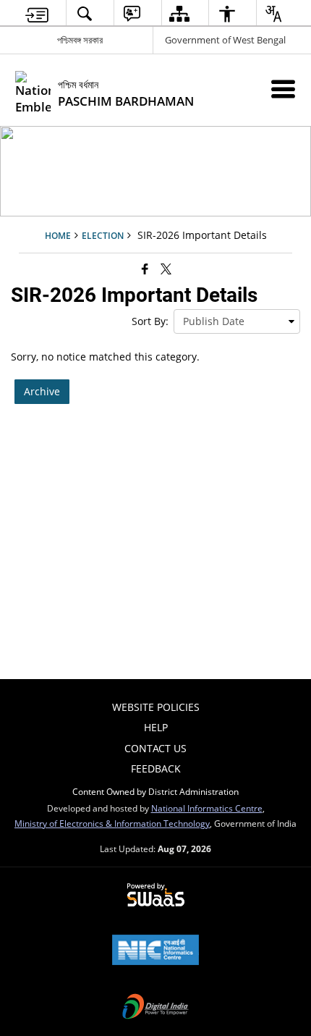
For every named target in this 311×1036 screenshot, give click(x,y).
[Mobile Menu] (283, 88)
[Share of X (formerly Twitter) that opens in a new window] (166, 268)
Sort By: (150, 321)
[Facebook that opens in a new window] (145, 268)
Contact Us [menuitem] (155, 748)
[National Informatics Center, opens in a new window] (155, 951)
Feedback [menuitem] (156, 768)
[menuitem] (37, 13)
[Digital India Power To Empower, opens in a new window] (155, 1008)
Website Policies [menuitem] (156, 707)
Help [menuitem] (156, 727)
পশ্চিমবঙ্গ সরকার (80, 39)
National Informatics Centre (207, 808)
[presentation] (237, 321)
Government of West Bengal (225, 39)
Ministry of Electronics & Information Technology (112, 823)
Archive (42, 391)
